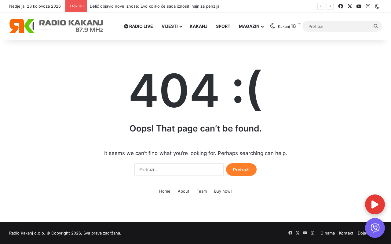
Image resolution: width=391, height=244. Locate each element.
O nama (327, 233)
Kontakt (346, 233)
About (183, 191)
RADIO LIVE (140, 26)
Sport (223, 26)
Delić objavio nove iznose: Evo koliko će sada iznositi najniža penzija (154, 6)
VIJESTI (170, 26)
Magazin (249, 26)
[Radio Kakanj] (56, 26)
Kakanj (198, 26)
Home (164, 191)
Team (202, 191)
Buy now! (223, 191)
